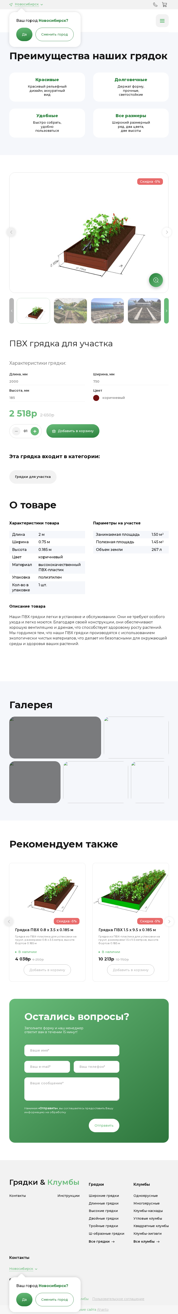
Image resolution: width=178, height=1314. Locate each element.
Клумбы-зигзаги (148, 1234)
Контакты (17, 1196)
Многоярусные (147, 1203)
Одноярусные (146, 1196)
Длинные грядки (103, 1203)
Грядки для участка (33, 477)
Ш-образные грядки (106, 1234)
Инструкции (68, 1196)
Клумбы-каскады (148, 1211)
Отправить (104, 1125)
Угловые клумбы (148, 1219)
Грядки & (44, 1182)
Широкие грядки (104, 1196)
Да (24, 34)
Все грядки (99, 1241)
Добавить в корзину (76, 431)
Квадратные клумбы (151, 1226)
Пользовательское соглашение (118, 1299)
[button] (11, 232)
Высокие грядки (103, 1211)
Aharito (103, 1309)
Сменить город (54, 34)
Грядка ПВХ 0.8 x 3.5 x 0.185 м (44, 930)
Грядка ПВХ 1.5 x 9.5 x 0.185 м (127, 930)
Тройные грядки (103, 1226)
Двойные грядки (103, 1219)
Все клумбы (144, 1241)
